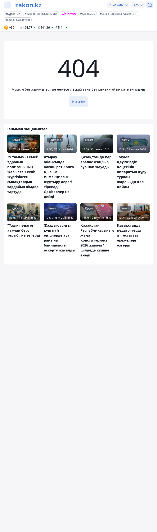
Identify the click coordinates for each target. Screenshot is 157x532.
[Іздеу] (149, 5)
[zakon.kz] (28, 5)
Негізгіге (78, 102)
